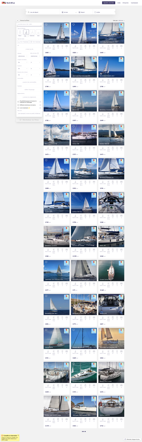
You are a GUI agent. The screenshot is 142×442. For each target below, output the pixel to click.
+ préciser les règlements (29, 97)
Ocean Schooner (105, 279)
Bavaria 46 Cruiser (78, 347)
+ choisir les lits (29, 49)
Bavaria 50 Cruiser (78, 245)
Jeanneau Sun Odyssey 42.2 (54, 279)
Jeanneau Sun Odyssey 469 (109, 42)
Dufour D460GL (105, 415)
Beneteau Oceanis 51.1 (79, 42)
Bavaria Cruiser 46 (78, 381)
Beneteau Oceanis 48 (107, 110)
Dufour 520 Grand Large (53, 415)
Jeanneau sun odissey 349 (80, 279)
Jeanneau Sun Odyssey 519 (53, 110)
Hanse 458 (75, 144)
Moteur (19, 35)
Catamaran (32, 35)
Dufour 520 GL (77, 211)
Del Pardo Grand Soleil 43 (108, 211)
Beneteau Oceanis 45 (106, 178)
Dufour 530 (48, 42)
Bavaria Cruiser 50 (51, 144)
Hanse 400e (49, 347)
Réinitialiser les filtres (31, 120)
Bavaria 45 (103, 313)
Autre (38, 35)
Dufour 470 (48, 211)
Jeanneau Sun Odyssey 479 (81, 76)
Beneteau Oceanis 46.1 (52, 76)
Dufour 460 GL (104, 144)
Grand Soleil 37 (50, 381)
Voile (25, 36)
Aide (118, 3)
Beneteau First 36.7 (51, 313)
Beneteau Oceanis (51, 245)
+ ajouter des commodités (29, 82)
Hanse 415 (75, 110)
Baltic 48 (103, 245)
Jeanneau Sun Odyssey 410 (108, 347)
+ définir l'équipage (29, 89)
